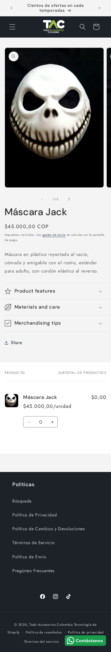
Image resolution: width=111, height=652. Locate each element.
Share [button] (16, 342)
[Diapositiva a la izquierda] (42, 199)
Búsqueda (22, 501)
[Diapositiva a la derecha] (69, 199)
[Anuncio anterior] (11, 8)
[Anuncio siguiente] (99, 8)
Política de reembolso (44, 632)
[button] (12, 27)
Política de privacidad (85, 632)
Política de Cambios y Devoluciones (48, 529)
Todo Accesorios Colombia (51, 624)
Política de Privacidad (34, 515)
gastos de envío (54, 234)
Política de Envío (29, 557)
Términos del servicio (41, 641)
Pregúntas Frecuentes (33, 571)
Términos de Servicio (33, 542)
